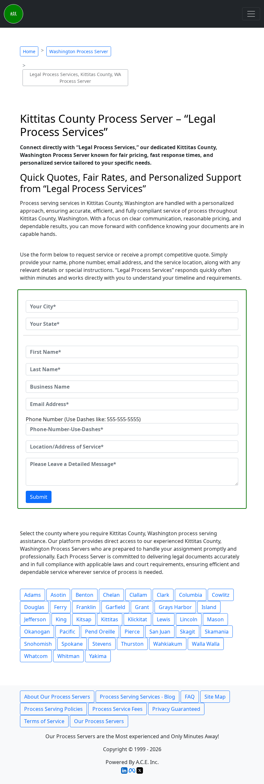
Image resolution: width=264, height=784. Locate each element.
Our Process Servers (99, 721)
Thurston (132, 643)
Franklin (86, 607)
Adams (32, 594)
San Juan (159, 631)
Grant (142, 607)
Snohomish (38, 643)
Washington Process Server (78, 51)
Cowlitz (221, 594)
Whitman (68, 656)
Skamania (217, 631)
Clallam (138, 594)
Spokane (72, 643)
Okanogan (37, 631)
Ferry (60, 607)
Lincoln (188, 619)
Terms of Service (44, 721)
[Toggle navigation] (251, 13)
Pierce (132, 631)
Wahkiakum (167, 643)
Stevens (101, 643)
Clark (163, 594)
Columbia (190, 594)
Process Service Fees (117, 708)
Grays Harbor (175, 607)
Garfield (115, 607)
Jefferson (35, 619)
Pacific (67, 631)
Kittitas (109, 619)
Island (209, 607)
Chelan (111, 594)
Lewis (163, 619)
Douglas (34, 607)
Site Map (215, 696)
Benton (84, 594)
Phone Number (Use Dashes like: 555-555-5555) (83, 419)
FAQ (190, 696)
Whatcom (36, 656)
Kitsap (83, 619)
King (61, 619)
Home (29, 51)
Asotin (58, 594)
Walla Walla (206, 643)
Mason (215, 619)
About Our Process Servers (57, 696)
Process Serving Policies (53, 708)
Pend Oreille (100, 631)
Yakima (98, 656)
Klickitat (137, 619)
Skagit (187, 631)
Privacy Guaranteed (176, 708)
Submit (38, 496)
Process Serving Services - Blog (137, 696)
